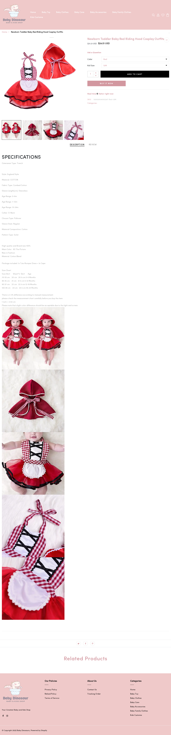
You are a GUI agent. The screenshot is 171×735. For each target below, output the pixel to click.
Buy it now (106, 83)
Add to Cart (134, 74)
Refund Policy (50, 693)
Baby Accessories (98, 12)
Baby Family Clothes (121, 12)
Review (93, 145)
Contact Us (92, 689)
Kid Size (91, 65)
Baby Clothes (62, 12)
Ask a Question (94, 53)
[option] (43, 78)
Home (33, 12)
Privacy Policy (51, 689)
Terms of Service (52, 698)
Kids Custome (36, 17)
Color (89, 59)
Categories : (92, 103)
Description (77, 145)
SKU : (89, 99)
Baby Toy (46, 12)
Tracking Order (94, 693)
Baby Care (79, 12)
